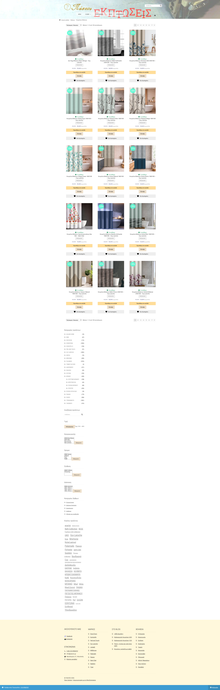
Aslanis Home (70, 334)
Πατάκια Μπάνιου (73, 385)
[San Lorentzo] (69, 442)
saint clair (77, 549)
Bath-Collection (71, 529)
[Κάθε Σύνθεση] (68, 470)
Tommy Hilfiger (70, 364)
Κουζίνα (68, 373)
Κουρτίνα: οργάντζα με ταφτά (122, 649)
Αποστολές (141, 650)
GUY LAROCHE (70, 352)
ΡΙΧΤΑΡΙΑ (68, 600)
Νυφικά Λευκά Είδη (71, 391)
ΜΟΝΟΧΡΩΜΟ (70, 581)
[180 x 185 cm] (68, 491)
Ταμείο (140, 647)
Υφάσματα (69, 403)
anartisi (68, 525)
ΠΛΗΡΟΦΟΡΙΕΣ (99, 14)
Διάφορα (68, 511)
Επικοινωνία (141, 637)
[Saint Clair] (69, 439)
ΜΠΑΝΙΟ (68, 584)
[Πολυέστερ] (68, 472)
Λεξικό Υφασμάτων (143, 660)
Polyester (68, 549)
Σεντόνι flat (78, 603)
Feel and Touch (70, 349)
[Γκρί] (67, 457)
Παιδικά (68, 394)
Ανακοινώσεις (70, 502)
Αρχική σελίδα (65, 20)
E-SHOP (87, 14)
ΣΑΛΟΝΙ (80, 600)
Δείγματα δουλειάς (71, 505)
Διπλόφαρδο (70, 565)
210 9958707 (25, 687)
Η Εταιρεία (141, 634)
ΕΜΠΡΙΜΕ (68, 568)
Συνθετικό (69, 606)
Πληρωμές (141, 657)
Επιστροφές (141, 654)
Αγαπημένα (141, 644)
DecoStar (69, 340)
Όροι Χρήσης (142, 664)
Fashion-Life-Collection (72, 532)
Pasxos (79, 546)
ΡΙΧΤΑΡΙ (75, 597)
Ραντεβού (141, 667)
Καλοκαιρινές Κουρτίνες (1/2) (123, 640)
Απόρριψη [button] (215, 687)
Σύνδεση (140, 640)
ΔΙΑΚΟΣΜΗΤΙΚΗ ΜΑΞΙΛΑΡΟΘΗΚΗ (73, 562)
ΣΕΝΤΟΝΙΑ (69, 603)
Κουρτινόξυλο (75, 577)
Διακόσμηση (69, 367)
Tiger (91, 667)
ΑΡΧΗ (79, 14)
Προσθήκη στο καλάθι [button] (79, 72)
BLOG (110, 14)
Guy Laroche (76, 535)
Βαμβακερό (76, 556)
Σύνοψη (79, 76)
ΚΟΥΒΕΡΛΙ (78, 571)
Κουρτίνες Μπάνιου (73, 379)
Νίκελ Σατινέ (70, 587)
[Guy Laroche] (69, 441)
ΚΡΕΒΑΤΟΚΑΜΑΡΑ (72, 574)
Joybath (92, 647)
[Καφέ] (67, 458)
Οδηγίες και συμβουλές (72, 514)
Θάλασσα (68, 370)
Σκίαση (68, 397)
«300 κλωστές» (118, 634)
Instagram (69, 639)
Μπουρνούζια (72, 382)
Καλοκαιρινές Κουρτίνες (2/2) (123, 637)
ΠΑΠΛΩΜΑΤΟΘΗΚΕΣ (72, 590)
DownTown (69, 343)
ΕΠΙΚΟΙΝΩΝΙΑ (119, 14)
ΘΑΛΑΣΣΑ (69, 571)
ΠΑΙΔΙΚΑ (79, 587)
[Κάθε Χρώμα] (67, 454)
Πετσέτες (70, 388)
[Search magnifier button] (161, 5)
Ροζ (74, 600)
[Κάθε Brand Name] (69, 438)
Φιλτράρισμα (69, 426)
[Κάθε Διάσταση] (68, 486)
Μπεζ (76, 584)
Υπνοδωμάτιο (70, 400)
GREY (67, 535)
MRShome (93, 650)
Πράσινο (68, 597)
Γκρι (66, 560)
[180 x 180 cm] (68, 489)
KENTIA (68, 355)
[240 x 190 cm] (68, 488)
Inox (66, 539)
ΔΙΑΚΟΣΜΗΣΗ (73, 560)
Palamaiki (69, 361)
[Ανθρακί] (67, 455)
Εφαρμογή (78, 442)
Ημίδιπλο (76, 568)
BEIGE (81, 529)
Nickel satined (70, 542)
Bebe (67, 337)
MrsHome (69, 358)
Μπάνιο (73, 20)
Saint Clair (93, 660)
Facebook (69, 636)
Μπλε (81, 584)
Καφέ (67, 578)
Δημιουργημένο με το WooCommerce (84, 680)
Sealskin (68, 553)
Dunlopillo (69, 346)
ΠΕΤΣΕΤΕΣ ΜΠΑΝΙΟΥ (73, 593)
